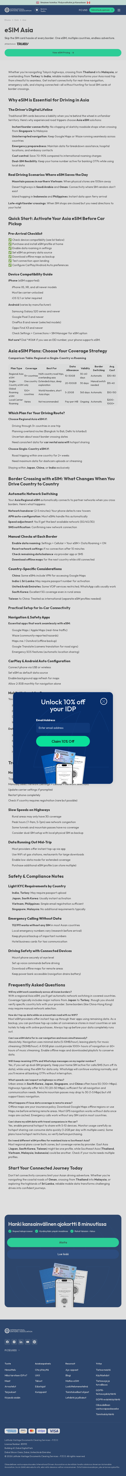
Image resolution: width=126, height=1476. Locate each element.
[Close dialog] (104, 701)
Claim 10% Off (63, 741)
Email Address (45, 720)
